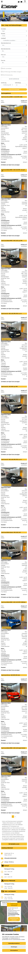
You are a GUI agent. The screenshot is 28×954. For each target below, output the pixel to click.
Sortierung (3, 82)
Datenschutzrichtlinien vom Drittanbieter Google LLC (13, 914)
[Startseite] (19, 1)
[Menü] (2, 1)
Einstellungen (14, 946)
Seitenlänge (18, 82)
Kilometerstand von (6, 43)
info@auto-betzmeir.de (10, 858)
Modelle (3, 33)
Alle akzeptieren (14, 950)
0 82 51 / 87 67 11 (9, 862)
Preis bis (3, 60)
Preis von (3, 54)
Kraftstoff (3, 38)
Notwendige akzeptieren (14, 943)
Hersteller (3, 29)
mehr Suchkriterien (14, 78)
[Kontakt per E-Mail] (21, 1)
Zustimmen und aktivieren (14, 919)
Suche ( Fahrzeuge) (14, 89)
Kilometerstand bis (5, 49)
